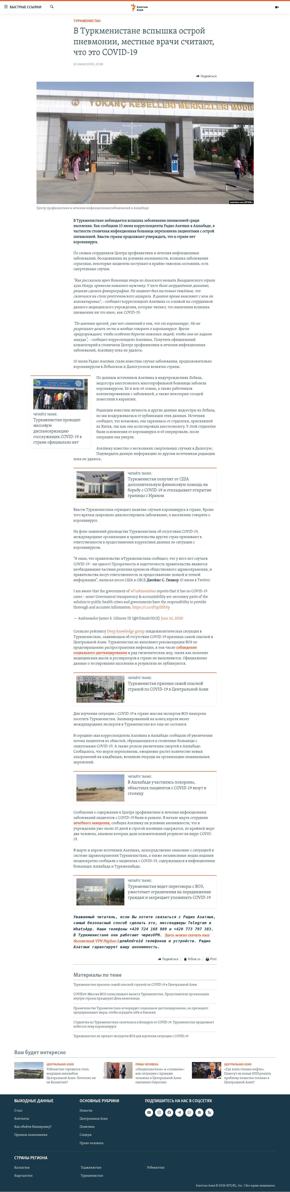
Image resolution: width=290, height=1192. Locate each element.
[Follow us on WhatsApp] (189, 1113)
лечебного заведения (91, 823)
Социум (86, 1135)
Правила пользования (30, 1135)
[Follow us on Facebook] (169, 1113)
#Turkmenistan (143, 591)
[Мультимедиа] (276, 7)
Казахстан (22, 1167)
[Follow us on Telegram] (179, 1113)
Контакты (21, 1119)
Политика (87, 1127)
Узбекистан (156, 1167)
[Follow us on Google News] (199, 1113)
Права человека (146, 1064)
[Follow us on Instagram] (159, 1113)
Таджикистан (91, 1167)
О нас (18, 1111)
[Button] (206, 76)
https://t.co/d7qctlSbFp (151, 608)
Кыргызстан (23, 1176)
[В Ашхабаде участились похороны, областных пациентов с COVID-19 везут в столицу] (100, 787)
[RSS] (209, 1113)
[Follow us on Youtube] (149, 1113)
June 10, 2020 (172, 619)
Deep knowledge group (126, 632)
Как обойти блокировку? (32, 1127)
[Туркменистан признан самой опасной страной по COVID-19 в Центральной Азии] (100, 689)
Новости (86, 1111)
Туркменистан (86, 21)
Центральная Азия (60, 1064)
